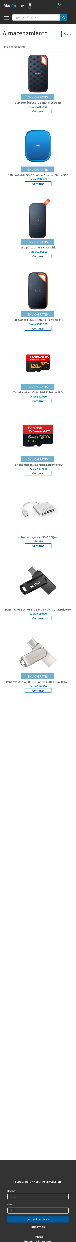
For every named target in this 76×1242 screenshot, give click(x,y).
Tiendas (38, 1237)
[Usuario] (59, 6)
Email (10, 1204)
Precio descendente (14, 46)
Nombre (11, 1191)
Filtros (67, 34)
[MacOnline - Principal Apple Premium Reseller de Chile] (18, 6)
